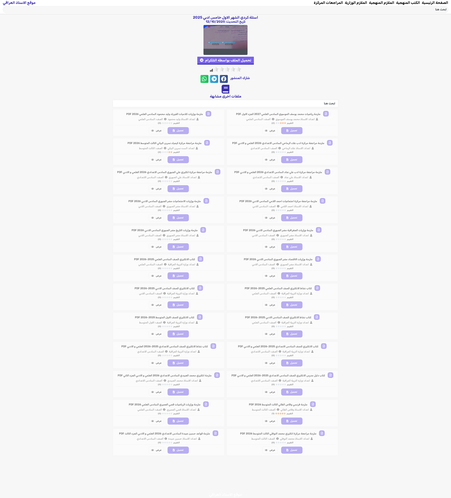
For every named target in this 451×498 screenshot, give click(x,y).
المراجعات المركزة (328, 2)
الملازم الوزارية (356, 2)
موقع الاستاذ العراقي (19, 3)
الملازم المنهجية (381, 2)
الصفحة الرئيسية (435, 2)
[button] (225, 61)
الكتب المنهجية (408, 2)
